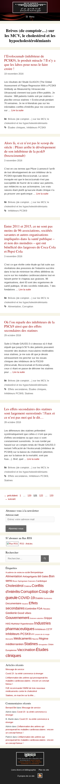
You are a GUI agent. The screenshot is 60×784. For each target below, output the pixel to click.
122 (41, 495)
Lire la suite (17, 110)
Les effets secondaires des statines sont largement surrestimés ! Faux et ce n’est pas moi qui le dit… (29, 413)
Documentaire (13, 603)
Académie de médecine (15, 572)
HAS (8, 623)
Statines (29, 393)
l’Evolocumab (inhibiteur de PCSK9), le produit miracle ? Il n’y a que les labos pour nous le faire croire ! (29, 62)
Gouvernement (17, 618)
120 (29, 495)
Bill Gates (43, 576)
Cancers (31, 581)
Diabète (39, 598)
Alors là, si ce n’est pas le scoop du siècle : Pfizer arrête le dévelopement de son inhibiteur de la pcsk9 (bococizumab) (30, 149)
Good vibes (24, 613)
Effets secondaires (17, 389)
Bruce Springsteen (20, 581)
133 (51, 495)
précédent (11, 495)
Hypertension (27, 624)
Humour (15, 623)
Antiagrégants (30, 576)
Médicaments (23, 638)
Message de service (15, 669)
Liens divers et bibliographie (23, 770)
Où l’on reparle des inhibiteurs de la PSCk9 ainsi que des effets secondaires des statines (29, 326)
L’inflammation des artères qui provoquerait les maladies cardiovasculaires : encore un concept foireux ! (27, 680)
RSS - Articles (26, 543)
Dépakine (25, 604)
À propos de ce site (25, 776)
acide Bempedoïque (34, 572)
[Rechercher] (45, 558)
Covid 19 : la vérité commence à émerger (24, 673)
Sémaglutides (43, 644)
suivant (10, 499)
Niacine (35, 639)
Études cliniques (16, 127)
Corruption (27, 306)
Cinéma (27, 586)
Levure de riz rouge (42, 634)
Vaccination (26, 650)
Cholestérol (14, 586)
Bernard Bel (11, 707)
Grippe (48, 618)
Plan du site (44, 770)
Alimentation (14, 306)
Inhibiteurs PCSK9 (36, 127)
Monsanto (9, 639)
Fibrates (46, 609)
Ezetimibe (30, 608)
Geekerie (11, 612)
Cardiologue (41, 581)
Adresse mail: (12, 515)
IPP (32, 634)
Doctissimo (48, 598)
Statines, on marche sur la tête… (20, 695)
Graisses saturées (36, 618)
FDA (39, 608)
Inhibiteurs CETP (43, 629)
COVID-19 (26, 598)
